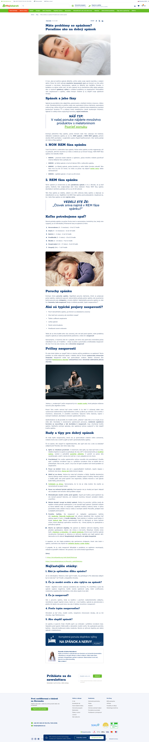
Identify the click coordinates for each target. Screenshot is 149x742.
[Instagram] (35, 739)
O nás (73, 701)
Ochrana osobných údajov (95, 708)
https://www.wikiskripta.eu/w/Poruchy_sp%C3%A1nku (64, 561)
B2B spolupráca (111, 701)
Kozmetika (68, 10)
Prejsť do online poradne (39, 709)
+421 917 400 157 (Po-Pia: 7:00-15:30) (45, 723)
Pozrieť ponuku (76, 127)
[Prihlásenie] (134, 5)
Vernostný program (77, 708)
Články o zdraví (76, 712)
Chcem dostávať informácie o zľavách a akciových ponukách (91, 681)
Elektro (134, 10)
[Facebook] (96, 21)
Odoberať (97, 676)
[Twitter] (99, 21)
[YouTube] (38, 739)
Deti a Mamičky (47, 10)
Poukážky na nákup (112, 705)
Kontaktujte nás (76, 703)
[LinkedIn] (102, 21)
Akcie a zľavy (23, 10)
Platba (89, 703)
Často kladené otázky (77, 705)
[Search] (23, 5)
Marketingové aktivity (112, 708)
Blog (37, 14)
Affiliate (109, 703)
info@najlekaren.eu (39, 725)
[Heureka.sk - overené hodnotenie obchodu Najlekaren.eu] (106, 725)
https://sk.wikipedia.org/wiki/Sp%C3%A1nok (62, 557)
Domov (32, 14)
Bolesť (31, 10)
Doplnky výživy (58, 10)
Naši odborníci (76, 717)
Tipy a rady (48, 20)
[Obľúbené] (138, 5)
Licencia (74, 714)
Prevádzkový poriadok (94, 710)
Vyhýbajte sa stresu (55, 484)
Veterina (96, 10)
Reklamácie (75, 710)
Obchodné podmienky (94, 701)
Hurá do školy (13, 10)
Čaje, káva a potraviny (123, 10)
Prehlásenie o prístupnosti (95, 712)
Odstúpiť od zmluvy (113, 738)
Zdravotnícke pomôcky (108, 10)
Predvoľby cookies (81, 737)
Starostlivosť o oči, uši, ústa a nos (82, 10)
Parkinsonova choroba (60, 360)
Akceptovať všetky (97, 737)
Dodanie (90, 705)
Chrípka (38, 10)
